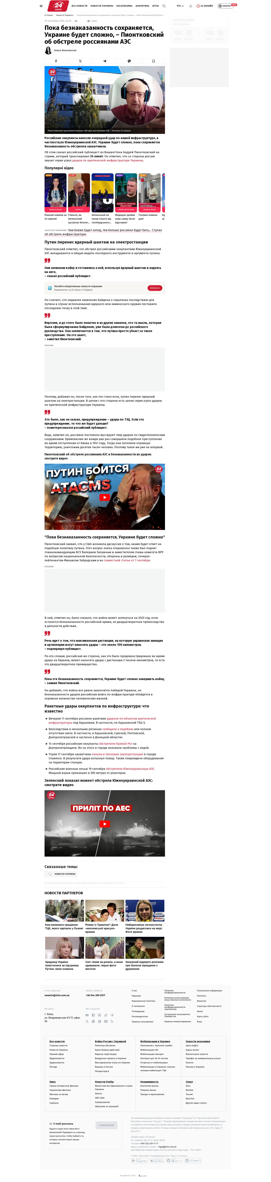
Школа (98, 1093)
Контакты (201, 996)
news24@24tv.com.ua (57, 995)
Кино (53, 1081)
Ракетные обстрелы (105, 1045)
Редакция (136, 996)
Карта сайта (202, 1017)
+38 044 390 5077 (95, 995)
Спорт (189, 1081)
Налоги (189, 1062)
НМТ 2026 (100, 1098)
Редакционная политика (143, 1001)
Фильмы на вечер (59, 1094)
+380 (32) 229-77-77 (149, 1143)
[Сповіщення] (191, 6)
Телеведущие (138, 1011)
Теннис (189, 1094)
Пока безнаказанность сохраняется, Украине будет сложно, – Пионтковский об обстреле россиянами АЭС (120, 15)
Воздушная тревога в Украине (110, 1058)
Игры (155, 6)
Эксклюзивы (124, 6)
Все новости (80, 6)
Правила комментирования (177, 1022)
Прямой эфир (57, 1054)
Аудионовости (57, 1062)
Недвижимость (149, 1081)
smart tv (174, 1160)
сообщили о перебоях (117, 729)
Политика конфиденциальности (174, 992)
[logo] (58, 6)
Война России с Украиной (110, 1041)
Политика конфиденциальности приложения (174, 1007)
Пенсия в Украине (195, 1067)
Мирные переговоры (106, 1054)
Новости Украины (102, 6)
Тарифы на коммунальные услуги (203, 1058)
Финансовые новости (197, 1054)
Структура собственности (209, 1006)
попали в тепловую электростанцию (117, 754)
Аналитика (142, 6)
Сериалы (54, 1103)
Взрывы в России (104, 1067)
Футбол (190, 1090)
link (87, 1015)
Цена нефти (192, 1045)
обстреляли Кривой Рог (115, 744)
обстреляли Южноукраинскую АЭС (130, 769)
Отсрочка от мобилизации (154, 1062)
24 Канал (49, 15)
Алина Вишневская (65, 50)
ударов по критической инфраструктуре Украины (107, 160)
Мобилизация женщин (152, 1054)
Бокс (188, 1086)
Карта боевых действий (107, 1050)
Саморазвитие (102, 1102)
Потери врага (102, 1071)
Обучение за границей (106, 1106)
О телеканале (138, 1006)
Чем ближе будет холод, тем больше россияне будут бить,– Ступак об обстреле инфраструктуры (103, 232)
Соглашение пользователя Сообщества (177, 1015)
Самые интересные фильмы (64, 1086)
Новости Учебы (104, 1081)
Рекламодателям (140, 1017)
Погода (53, 1067)
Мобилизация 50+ (149, 1050)
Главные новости (59, 1045)
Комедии (54, 1098)
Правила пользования (142, 1022)
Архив (200, 1011)
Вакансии (201, 1001)
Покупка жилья (148, 1090)
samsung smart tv (192, 1160)
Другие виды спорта (196, 1103)
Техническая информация (209, 991)
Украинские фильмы (60, 1090)
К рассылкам (106, 1125)
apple (156, 1160)
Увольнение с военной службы (156, 1045)
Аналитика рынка (149, 1086)
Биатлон (190, 1098)
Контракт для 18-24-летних (154, 1058)
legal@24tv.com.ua (167, 1147)
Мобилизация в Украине (155, 1041)
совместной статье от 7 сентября (127, 560)
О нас (134, 991)
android (139, 1160)
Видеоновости (57, 1058)
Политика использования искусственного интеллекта (177, 999)
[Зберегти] (153, 61)
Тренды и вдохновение (152, 1094)
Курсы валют (192, 1050)
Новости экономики (198, 1041)
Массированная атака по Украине (112, 1062)
